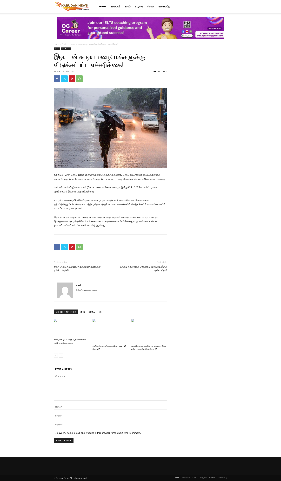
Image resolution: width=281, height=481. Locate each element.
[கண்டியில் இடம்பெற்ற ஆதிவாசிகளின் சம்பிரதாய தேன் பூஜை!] (71, 328)
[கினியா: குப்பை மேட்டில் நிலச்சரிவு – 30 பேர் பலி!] (110, 331)
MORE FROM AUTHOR (91, 312)
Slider (64, 44)
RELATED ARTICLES (66, 312)
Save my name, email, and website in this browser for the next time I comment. (99, 432)
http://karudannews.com (86, 290)
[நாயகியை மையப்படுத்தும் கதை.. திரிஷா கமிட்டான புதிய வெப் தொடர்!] (149, 331)
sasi (58, 71)
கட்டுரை (139, 6)
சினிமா (150, 6)
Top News (66, 49)
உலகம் (128, 6)
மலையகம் (115, 6)
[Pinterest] (72, 78)
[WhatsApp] (79, 78)
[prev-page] (56, 356)
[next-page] (61, 356)
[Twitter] (64, 78)
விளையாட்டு (164, 6)
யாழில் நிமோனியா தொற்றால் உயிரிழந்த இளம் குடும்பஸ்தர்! (143, 268)
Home (102, 6)
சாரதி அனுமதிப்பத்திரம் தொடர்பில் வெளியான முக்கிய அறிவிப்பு (77, 268)
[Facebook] (57, 78)
